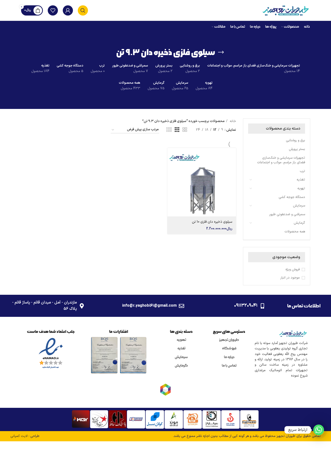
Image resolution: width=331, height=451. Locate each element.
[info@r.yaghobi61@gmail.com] (181, 306)
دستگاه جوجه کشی (292, 197)
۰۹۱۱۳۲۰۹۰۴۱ (246, 305)
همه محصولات (294, 231)
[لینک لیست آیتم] (229, 340)
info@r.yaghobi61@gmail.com (149, 306)
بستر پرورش (297, 149)
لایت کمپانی (19, 436)
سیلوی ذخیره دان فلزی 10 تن (212, 221)
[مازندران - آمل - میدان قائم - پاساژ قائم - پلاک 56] (81, 306)
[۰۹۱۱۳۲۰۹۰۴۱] (262, 306)
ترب (302, 171)
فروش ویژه (292, 269)
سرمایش (299, 205)
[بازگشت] (221, 52)
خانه (232, 121)
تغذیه (301, 179)
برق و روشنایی (295, 140)
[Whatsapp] (318, 430)
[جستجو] (82, 10)
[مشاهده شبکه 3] (177, 130)
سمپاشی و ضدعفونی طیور (287, 214)
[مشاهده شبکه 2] (184, 130)
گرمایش (299, 222)
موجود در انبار (290, 277)
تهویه (301, 188)
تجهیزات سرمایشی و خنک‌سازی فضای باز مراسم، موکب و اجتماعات (281, 160)
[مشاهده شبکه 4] (169, 130)
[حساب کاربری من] (67, 10)
